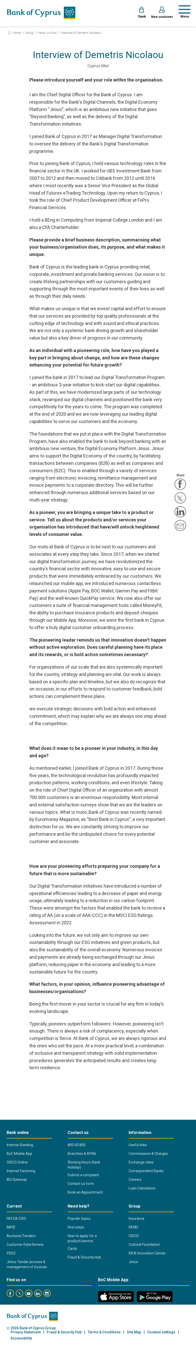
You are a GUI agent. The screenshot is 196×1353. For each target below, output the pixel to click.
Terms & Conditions (104, 1332)
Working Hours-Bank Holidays (84, 1164)
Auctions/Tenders (21, 1236)
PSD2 (11, 1253)
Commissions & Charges (148, 1154)
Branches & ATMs (82, 1154)
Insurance (136, 1218)
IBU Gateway (17, 1180)
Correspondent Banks (146, 1171)
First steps (76, 1227)
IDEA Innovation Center (147, 1253)
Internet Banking (20, 1145)
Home (16, 33)
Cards (72, 1249)
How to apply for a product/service (82, 1238)
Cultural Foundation (144, 1244)
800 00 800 (76, 1145)
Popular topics (79, 1218)
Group (29, 33)
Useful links (138, 1145)
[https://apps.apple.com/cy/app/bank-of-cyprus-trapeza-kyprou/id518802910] (116, 1296)
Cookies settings (161, 1332)
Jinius (133, 1262)
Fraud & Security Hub (84, 1257)
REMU (133, 1227)
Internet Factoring (21, 1171)
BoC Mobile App (19, 1154)
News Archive (47, 33)
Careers (135, 1180)
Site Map (134, 1332)
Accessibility (21, 1338)
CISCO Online (17, 1162)
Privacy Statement (25, 1332)
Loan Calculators (142, 1188)
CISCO (134, 1236)
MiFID (11, 1227)
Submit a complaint (83, 1175)
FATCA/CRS (16, 1218)
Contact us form (81, 1184)
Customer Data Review (25, 1244)
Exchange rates (141, 1162)
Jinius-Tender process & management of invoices (27, 1264)
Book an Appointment (85, 1192)
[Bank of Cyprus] (41, 13)
